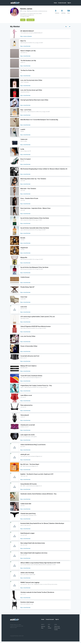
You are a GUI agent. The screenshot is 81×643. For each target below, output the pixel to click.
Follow (22, 20)
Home (55, 2)
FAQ (49, 626)
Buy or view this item (25, 46)
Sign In (69, 2)
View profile (30, 20)
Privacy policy (57, 628)
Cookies (56, 629)
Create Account (62, 2)
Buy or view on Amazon (26, 36)
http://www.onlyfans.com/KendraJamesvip (38, 11)
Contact (49, 628)
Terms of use (57, 626)
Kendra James (26, 9)
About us (43, 626)
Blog (42, 628)
